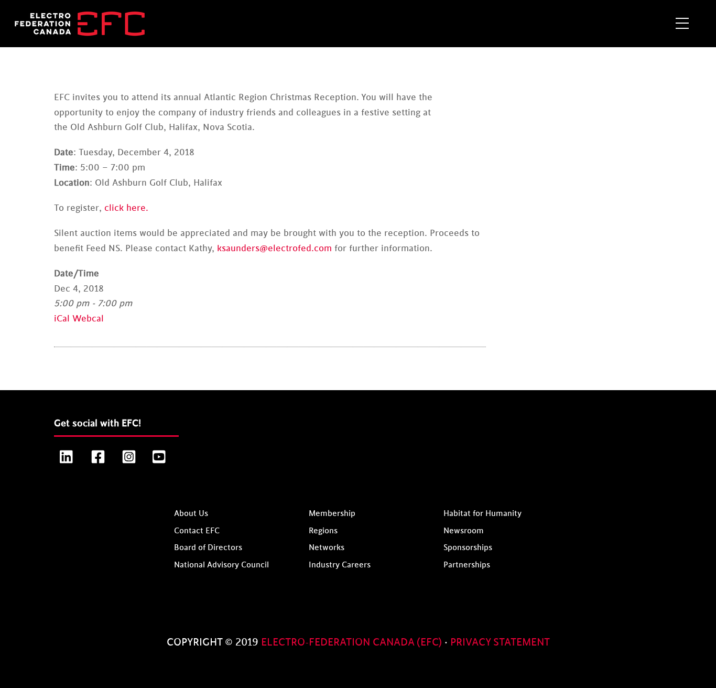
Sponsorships (467, 547)
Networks (326, 547)
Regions (323, 530)
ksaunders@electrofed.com (274, 248)
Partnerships (466, 565)
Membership (332, 513)
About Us (191, 513)
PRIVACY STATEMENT (500, 642)
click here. (126, 208)
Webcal (88, 319)
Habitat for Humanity (482, 513)
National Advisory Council (221, 565)
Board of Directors (208, 547)
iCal (62, 319)
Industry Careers (340, 565)
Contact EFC (197, 530)
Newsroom (463, 530)
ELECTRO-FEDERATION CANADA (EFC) (352, 642)
